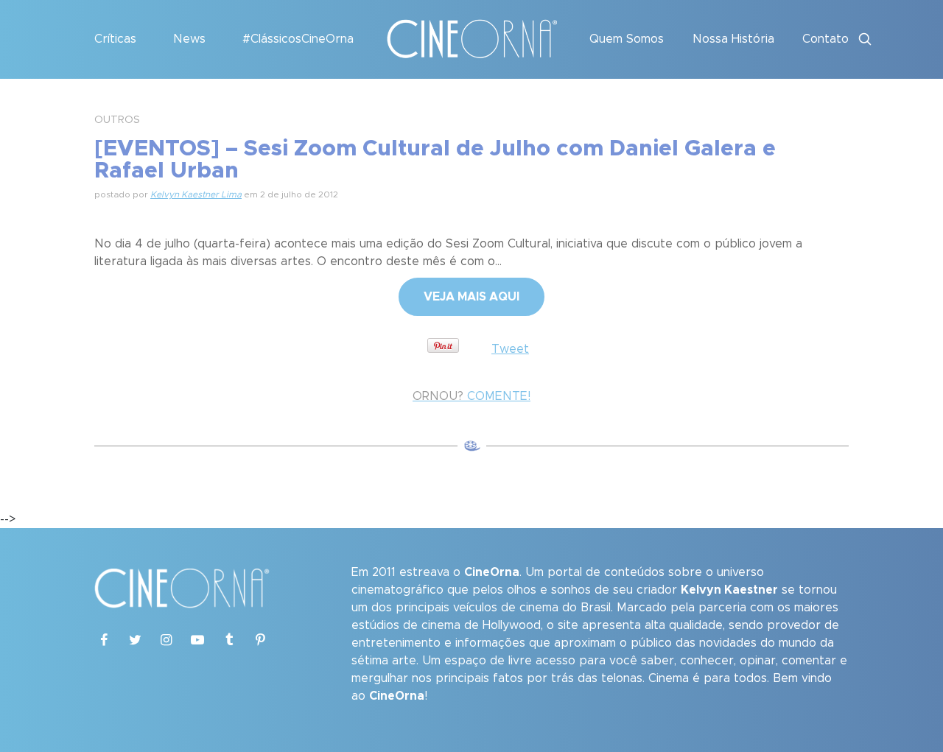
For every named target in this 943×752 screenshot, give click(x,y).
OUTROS (117, 120)
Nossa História (733, 39)
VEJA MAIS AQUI (471, 297)
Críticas (115, 39)
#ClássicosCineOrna (298, 39)
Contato (825, 39)
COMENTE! (471, 396)
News (189, 39)
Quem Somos (626, 39)
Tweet (510, 349)
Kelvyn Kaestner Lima (196, 194)
